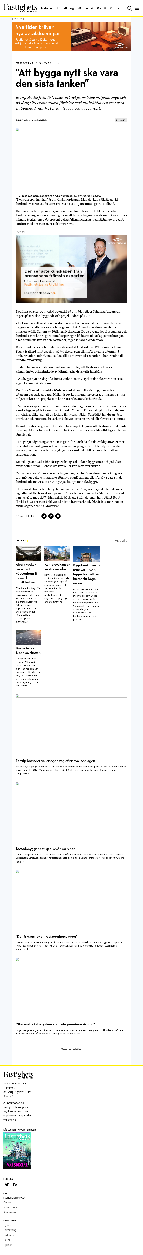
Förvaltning (65, 8)
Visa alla (121, 540)
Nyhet (121, 120)
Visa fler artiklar (71, 1049)
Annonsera (9, 1212)
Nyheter (47, 8)
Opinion (116, 8)
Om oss (7, 1202)
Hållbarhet (85, 8)
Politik (102, 8)
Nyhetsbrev (10, 1207)
